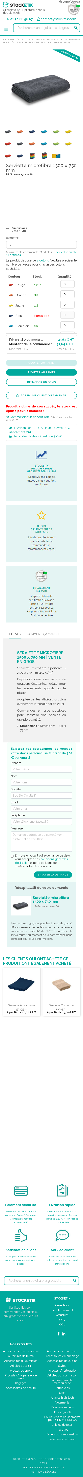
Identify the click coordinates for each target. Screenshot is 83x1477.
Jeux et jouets (62, 1412)
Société (16, 789)
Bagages (20, 1383)
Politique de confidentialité (43, 1468)
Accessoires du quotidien (20, 1360)
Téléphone (18, 815)
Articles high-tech (62, 1397)
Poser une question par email (43, 395)
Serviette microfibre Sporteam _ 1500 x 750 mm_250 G (45, 42)
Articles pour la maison (62, 1375)
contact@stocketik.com (58, 19)
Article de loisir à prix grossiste (40, 39)
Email (14, 802)
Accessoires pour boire (62, 1351)
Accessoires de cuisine (62, 1360)
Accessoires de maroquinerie (62, 1382)
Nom (14, 776)
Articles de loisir (20, 1365)
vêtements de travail (62, 1439)
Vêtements (62, 1402)
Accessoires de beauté (21, 1388)
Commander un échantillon (29, 417)
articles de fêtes (62, 1424)
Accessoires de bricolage (62, 1356)
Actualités (62, 1315)
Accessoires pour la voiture (21, 1351)
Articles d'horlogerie (62, 1370)
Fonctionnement (62, 1310)
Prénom (16, 763)
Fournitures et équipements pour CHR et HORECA (62, 1418)
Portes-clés (62, 1388)
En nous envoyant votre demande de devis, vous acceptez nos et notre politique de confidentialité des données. (43, 861)
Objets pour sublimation (62, 1434)
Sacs (62, 1392)
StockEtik (8, 39)
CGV (62, 1319)
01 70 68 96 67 (21, 19)
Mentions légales (43, 1472)
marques (62, 1429)
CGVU (43, 1463)
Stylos (62, 1365)
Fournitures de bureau (20, 1356)
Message (17, 828)
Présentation (62, 1305)
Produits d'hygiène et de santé (21, 1377)
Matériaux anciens (62, 1407)
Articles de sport (21, 1370)
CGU (62, 1324)
